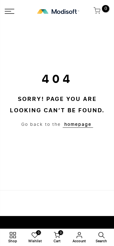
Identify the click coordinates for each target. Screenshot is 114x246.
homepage (78, 124)
